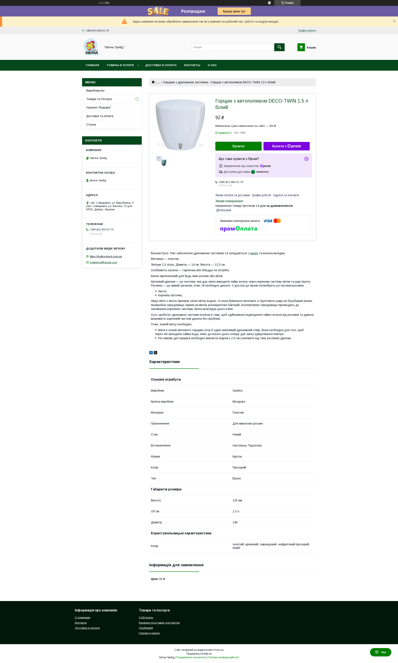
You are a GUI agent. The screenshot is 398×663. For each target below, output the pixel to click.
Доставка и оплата (161, 65)
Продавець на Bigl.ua (199, 653)
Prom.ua (218, 649)
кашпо (254, 253)
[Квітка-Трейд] (90, 54)
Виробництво (95, 90)
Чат (383, 652)
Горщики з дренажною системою (185, 82)
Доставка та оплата (99, 116)
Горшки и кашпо (149, 633)
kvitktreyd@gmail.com (103, 262)
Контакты (192, 65)
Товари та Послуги (99, 99)
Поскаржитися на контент (191, 657)
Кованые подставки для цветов (159, 622)
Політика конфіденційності (223, 657)
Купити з (279, 146)
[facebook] (151, 353)
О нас (212, 65)
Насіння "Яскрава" (98, 107)
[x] (155, 353)
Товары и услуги (120, 65)
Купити (238, 146)
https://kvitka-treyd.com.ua (106, 256)
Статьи (91, 124)
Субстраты (146, 617)
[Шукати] (279, 47)
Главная (92, 65)
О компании (82, 617)
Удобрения (146, 627)
